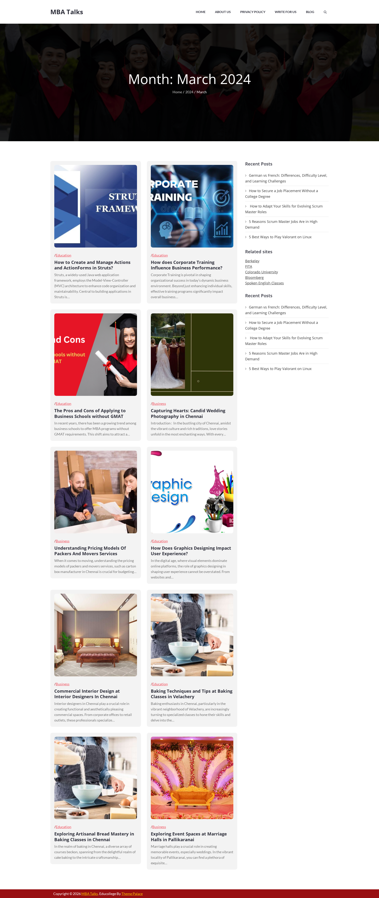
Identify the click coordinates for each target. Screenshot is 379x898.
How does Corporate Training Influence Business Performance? (186, 265)
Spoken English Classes (264, 283)
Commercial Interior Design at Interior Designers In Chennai (87, 694)
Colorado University (261, 272)
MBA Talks (66, 11)
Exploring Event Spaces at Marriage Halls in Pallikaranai (189, 836)
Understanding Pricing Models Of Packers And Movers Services (90, 551)
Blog (310, 12)
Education (63, 255)
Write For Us (285, 12)
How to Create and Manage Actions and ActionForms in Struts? (92, 265)
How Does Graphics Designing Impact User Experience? (191, 551)
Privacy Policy (252, 12)
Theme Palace (132, 893)
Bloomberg (254, 277)
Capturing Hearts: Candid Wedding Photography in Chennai (188, 413)
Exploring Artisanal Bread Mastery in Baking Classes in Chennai (94, 836)
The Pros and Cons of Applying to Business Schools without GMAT (90, 413)
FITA (248, 266)
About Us (223, 12)
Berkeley (252, 261)
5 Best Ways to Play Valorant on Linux (280, 237)
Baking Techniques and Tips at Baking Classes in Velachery (191, 694)
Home (200, 12)
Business (159, 403)
